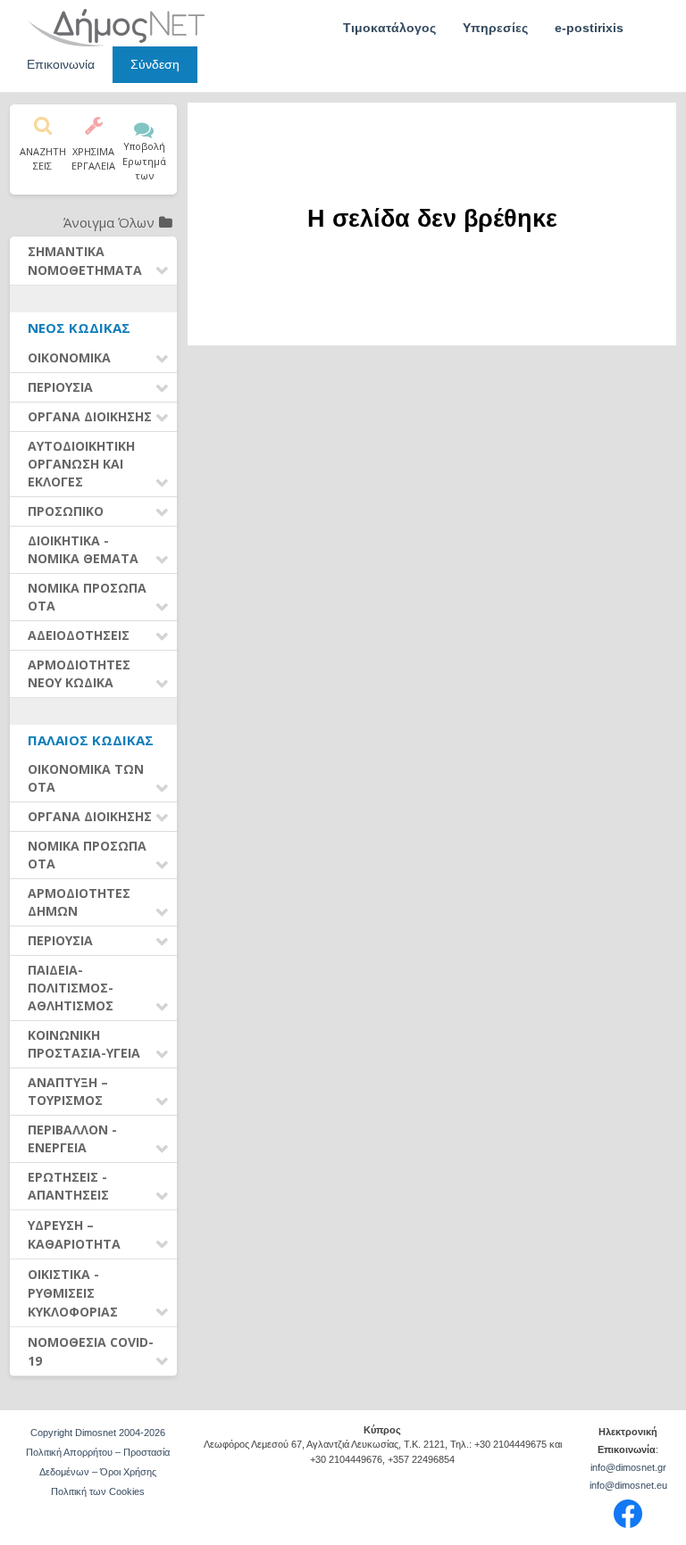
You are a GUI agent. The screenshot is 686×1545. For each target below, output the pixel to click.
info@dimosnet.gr (628, 1467)
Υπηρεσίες (495, 28)
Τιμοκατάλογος (389, 28)
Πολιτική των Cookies (98, 1491)
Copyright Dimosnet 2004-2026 (97, 1432)
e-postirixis (589, 28)
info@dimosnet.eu (628, 1485)
